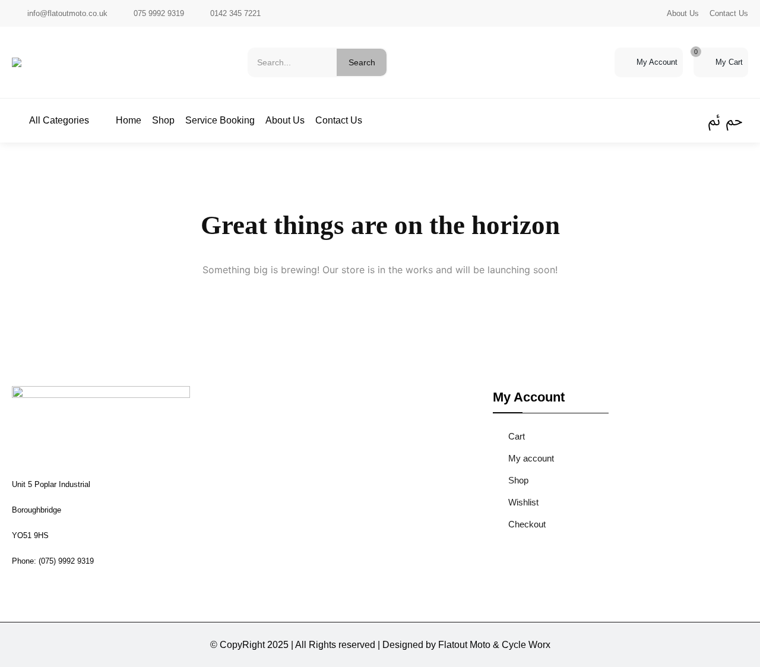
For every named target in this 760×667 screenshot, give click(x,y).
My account (531, 458)
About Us (683, 13)
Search (362, 62)
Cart (516, 436)
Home (128, 120)
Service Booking (220, 120)
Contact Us (729, 13)
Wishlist (523, 502)
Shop (163, 120)
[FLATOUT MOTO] (16, 62)
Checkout (527, 524)
